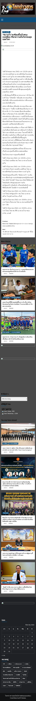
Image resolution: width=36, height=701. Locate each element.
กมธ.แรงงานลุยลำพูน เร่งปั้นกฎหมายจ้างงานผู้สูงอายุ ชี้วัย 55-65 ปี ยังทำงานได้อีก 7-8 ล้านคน (17, 554)
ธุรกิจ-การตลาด (17, 671)
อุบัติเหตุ (29, 682)
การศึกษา (10, 664)
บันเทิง (25, 671)
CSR (4, 664)
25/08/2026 (11, 488)
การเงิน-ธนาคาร (18, 664)
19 (18, 644)
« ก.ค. (3, 655)
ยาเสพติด (18, 674)
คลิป (4, 671)
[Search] (34, 19)
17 (9, 644)
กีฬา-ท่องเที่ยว (6, 32)
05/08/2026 (11, 308)
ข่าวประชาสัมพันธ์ (16, 264)
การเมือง (5, 443)
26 (18, 647)
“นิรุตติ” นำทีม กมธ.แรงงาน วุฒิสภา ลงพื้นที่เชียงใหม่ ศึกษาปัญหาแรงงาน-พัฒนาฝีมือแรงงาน (17, 588)
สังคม (24, 678)
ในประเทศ (5, 513)
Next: (17, 231)
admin (5, 523)
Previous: (17, 223)
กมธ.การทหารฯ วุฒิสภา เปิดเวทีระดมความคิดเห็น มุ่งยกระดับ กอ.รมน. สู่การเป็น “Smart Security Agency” (17, 449)
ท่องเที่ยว (10, 671)
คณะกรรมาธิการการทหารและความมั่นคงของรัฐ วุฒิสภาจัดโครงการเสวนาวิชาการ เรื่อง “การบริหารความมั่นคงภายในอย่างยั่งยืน (16, 484)
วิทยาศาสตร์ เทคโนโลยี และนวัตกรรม (11, 678)
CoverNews (13, 698)
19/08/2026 (11, 591)
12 (18, 640)
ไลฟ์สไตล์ (18, 685)
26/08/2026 (11, 452)
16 (4, 644)
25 (13, 647)
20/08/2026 (11, 557)
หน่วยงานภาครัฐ (6, 682)
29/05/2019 (12, 42)
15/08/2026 (11, 273)
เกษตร (4, 685)
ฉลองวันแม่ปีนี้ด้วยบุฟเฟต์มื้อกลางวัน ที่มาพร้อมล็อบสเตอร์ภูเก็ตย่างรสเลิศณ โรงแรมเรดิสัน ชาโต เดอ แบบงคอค (17, 304)
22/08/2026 (11, 523)
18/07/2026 (11, 341)
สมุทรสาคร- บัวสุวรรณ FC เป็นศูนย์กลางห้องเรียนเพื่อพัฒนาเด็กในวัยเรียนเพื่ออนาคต (17, 338)
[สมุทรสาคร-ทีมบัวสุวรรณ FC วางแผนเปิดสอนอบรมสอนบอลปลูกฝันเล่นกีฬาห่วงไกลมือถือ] (18, 255)
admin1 (5, 42)
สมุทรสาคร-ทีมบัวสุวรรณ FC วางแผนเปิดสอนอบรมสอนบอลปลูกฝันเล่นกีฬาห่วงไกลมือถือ (18, 270)
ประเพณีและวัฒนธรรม (8, 674)
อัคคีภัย (14, 682)
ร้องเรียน (24, 674)
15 (32, 640)
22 (32, 644)
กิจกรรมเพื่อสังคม (7, 667)
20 (23, 644)
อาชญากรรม (22, 682)
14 (28, 640)
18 (13, 644)
